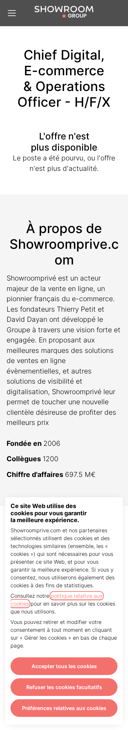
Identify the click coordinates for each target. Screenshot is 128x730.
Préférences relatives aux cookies (64, 708)
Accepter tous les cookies (64, 666)
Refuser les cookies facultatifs (64, 687)
